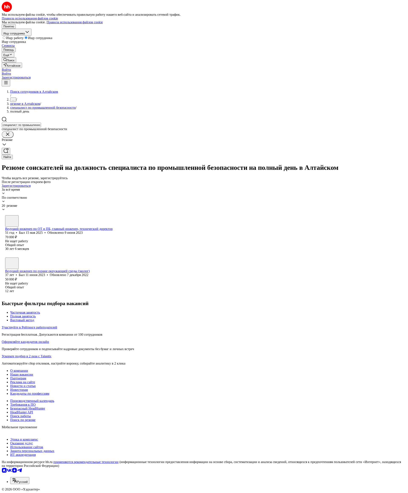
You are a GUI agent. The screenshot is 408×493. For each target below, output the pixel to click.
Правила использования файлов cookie (75, 22)
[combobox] (21, 125)
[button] (6, 70)
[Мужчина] (12, 221)
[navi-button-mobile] (6, 82)
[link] (9, 60)
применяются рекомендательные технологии (86, 462)
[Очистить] (8, 134)
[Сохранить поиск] (6, 151)
